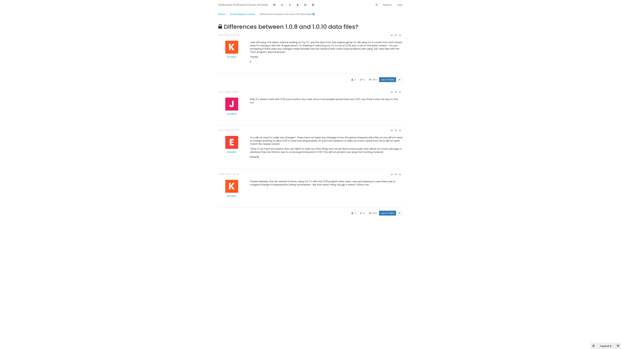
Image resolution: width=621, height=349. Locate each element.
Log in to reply (387, 79)
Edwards (231, 152)
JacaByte (231, 113)
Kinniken (231, 56)
